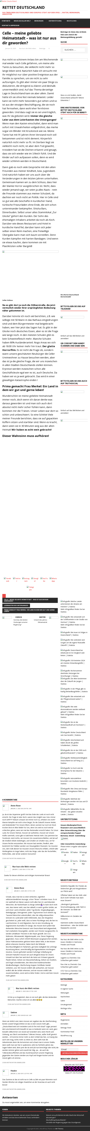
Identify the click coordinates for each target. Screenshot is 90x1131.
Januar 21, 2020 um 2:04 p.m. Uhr (21, 808)
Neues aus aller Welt (22, 21)
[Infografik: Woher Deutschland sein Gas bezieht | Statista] (74, 735)
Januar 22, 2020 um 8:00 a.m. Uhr (21, 1015)
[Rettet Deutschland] (8, 1)
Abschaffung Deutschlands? (56, 1120)
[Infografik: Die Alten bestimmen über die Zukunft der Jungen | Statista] (74, 684)
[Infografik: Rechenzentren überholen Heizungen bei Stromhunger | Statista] (74, 676)
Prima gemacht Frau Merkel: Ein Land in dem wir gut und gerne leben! (29, 610)
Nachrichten (65, 997)
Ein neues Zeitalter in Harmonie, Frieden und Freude (72, 942)
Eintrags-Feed (66, 1028)
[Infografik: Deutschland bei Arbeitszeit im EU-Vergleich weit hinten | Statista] (74, 655)
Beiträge (42, 48)
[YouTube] (44, 581)
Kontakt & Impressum (10, 25)
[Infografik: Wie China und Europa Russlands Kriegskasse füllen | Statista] (74, 794)
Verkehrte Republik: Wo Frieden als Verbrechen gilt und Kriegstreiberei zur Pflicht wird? (74, 888)
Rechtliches (71, 21)
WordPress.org (66, 1035)
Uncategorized (66, 1004)
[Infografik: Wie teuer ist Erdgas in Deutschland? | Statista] (74, 635)
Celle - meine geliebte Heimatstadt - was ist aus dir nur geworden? (26, 600)
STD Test (64, 971)
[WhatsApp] (53, 581)
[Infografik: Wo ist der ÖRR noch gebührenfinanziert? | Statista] (74, 753)
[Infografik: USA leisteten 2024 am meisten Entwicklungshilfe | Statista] (74, 666)
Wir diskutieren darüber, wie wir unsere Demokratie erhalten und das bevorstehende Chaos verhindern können (20, 1117)
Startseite (6, 21)
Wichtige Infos (66, 1008)
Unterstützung (55, 21)
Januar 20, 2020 (10, 48)
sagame (64, 958)
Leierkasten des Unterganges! (16, 605)
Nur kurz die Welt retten (27, 48)
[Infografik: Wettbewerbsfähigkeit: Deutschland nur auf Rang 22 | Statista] (74, 763)
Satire (63, 1001)
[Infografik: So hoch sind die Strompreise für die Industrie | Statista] (74, 773)
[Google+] (35, 581)
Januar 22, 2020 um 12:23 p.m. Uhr (21, 1073)
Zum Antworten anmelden (13, 858)
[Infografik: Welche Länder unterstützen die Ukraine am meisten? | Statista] (74, 607)
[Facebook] (7, 581)
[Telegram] (30, 589)
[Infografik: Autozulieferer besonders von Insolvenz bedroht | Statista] (74, 783)
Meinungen (38, 21)
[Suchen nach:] (74, 50)
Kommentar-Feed (67, 1032)
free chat (64, 964)
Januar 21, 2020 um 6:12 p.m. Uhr (22, 869)
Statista (63, 612)
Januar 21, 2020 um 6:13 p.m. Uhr (24, 891)
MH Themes (59, 1129)
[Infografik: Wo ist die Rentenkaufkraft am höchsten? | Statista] (74, 727)
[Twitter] (17, 581)
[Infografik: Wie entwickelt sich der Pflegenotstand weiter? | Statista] (74, 702)
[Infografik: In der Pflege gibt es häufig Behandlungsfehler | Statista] (74, 691)
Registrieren (65, 1020)
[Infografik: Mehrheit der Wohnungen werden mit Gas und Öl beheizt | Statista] (74, 804)
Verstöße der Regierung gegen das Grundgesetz (63, 1122)
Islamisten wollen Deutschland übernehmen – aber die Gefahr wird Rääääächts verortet (74, 925)
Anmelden (64, 1024)
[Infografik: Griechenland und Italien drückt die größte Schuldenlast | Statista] (74, 745)
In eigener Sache (67, 989)
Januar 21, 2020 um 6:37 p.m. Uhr (26, 991)
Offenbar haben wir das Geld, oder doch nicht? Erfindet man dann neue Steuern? (74, 898)
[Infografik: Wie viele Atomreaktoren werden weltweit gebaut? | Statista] (74, 712)
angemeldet (14, 1102)
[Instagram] (26, 581)
